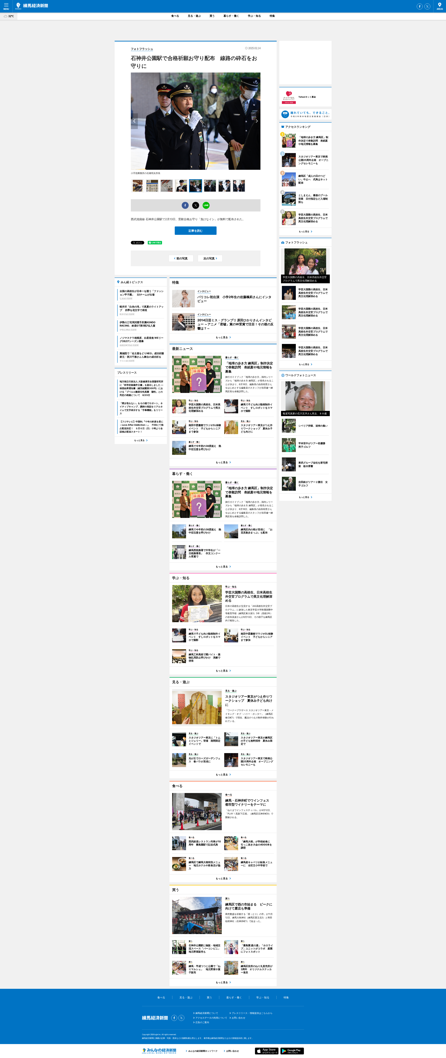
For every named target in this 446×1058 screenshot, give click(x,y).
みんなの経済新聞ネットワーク (159, 1051)
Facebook (420, 6)
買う (212, 15)
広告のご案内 (202, 1022)
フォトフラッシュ (142, 49)
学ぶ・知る (254, 15)
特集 (272, 15)
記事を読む (196, 230)
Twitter (427, 6)
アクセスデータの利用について (211, 1017)
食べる (175, 15)
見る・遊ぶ (194, 15)
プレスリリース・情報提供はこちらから (252, 1013)
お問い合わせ (238, 1017)
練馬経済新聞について (206, 1013)
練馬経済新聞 (31, 6)
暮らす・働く (231, 15)
